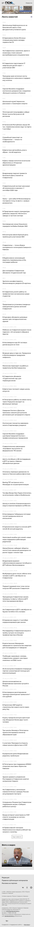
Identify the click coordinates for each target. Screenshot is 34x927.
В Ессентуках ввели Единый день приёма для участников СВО (15, 236)
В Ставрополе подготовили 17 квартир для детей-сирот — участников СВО (14, 65)
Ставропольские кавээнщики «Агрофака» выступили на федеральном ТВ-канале (14, 449)
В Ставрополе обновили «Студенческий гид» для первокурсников (12, 378)
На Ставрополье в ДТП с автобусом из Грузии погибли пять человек (17, 611)
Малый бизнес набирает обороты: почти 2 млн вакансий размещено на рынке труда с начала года (17, 550)
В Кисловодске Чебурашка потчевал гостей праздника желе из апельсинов (17, 516)
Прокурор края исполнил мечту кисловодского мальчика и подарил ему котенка (16, 78)
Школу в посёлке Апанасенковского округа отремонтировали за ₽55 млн (16, 505)
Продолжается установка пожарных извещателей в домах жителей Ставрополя (16, 307)
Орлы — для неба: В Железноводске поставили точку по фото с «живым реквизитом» (16, 201)
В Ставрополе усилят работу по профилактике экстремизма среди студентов (16, 294)
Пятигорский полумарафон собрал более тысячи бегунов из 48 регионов (16, 114)
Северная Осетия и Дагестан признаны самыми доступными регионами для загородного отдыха (16, 413)
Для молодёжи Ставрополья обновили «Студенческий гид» (14, 272)
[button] (4, 857)
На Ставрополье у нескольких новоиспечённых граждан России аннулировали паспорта (16, 792)
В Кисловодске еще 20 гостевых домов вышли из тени (15, 344)
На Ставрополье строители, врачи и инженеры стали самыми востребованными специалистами (16, 53)
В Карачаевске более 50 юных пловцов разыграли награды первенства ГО (14, 40)
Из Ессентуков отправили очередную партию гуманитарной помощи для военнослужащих (17, 671)
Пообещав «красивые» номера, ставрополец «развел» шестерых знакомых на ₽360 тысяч (15, 658)
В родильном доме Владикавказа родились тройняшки (15, 755)
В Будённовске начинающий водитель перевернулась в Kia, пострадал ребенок (14, 260)
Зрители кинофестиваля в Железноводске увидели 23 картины (17, 282)
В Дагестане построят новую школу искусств (16, 390)
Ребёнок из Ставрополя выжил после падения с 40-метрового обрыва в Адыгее (17, 332)
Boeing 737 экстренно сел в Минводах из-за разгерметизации (16, 483)
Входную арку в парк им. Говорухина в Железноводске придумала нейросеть (17, 355)
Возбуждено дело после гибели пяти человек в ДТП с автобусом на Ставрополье (17, 576)
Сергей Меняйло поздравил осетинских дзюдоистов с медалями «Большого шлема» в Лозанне (17, 91)
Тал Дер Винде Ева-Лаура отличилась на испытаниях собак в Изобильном (17, 494)
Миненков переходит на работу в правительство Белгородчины (15, 367)
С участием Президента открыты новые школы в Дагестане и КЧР (15, 744)
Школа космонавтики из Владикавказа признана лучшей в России (16, 684)
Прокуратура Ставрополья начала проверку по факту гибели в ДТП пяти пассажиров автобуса (15, 599)
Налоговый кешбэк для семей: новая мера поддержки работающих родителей (17, 539)
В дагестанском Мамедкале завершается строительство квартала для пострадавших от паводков (17, 645)
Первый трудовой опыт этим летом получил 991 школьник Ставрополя (16, 587)
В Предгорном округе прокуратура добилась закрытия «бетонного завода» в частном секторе (16, 214)
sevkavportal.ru (9, 916)
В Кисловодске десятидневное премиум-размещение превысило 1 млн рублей (16, 694)
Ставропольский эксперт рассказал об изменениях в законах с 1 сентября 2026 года (16, 188)
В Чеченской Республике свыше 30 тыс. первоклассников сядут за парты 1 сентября (17, 127)
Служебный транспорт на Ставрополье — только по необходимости (12, 140)
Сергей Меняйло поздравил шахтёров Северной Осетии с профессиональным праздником (15, 436)
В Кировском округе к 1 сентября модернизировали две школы (15, 621)
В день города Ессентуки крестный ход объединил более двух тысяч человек (16, 720)
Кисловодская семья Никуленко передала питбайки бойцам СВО (15, 225)
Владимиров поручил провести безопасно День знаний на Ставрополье (15, 175)
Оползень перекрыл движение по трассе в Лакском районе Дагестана (16, 473)
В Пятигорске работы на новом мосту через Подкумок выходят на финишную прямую (17, 402)
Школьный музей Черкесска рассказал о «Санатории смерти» (15, 102)
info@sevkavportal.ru (12, 911)
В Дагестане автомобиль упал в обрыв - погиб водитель (15, 151)
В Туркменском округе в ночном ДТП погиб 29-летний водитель (17, 528)
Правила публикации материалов (15, 880)
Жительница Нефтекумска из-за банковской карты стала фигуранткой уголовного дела (15, 27)
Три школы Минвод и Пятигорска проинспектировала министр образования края (15, 732)
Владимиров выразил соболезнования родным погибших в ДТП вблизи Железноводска (17, 563)
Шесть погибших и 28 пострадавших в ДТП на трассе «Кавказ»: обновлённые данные (17, 461)
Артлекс (27, 924)
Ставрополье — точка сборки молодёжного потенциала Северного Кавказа (17, 247)
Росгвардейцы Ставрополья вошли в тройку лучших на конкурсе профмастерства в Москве (17, 633)
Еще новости (17, 837)
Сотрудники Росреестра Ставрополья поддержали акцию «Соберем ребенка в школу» (17, 804)
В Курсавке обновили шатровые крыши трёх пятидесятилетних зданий (15, 319)
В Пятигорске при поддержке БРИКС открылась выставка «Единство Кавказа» (17, 766)
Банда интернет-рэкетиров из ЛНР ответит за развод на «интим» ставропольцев (16, 817)
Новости (29, 3)
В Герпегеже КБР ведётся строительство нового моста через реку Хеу (16, 707)
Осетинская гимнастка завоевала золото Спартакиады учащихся (15, 424)
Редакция (5, 877)
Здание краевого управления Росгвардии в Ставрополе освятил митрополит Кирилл (16, 779)
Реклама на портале (9, 883)
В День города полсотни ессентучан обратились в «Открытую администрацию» (16, 163)
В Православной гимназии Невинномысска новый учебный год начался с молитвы (17, 830)
